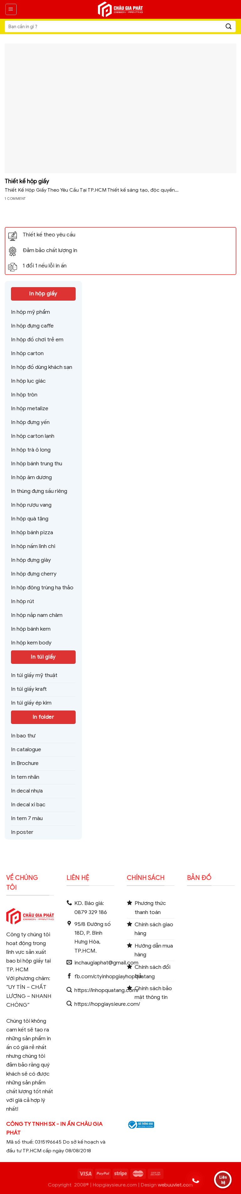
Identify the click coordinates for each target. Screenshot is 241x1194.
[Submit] (228, 26)
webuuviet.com (175, 1185)
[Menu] (11, 9)
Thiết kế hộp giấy (27, 181)
